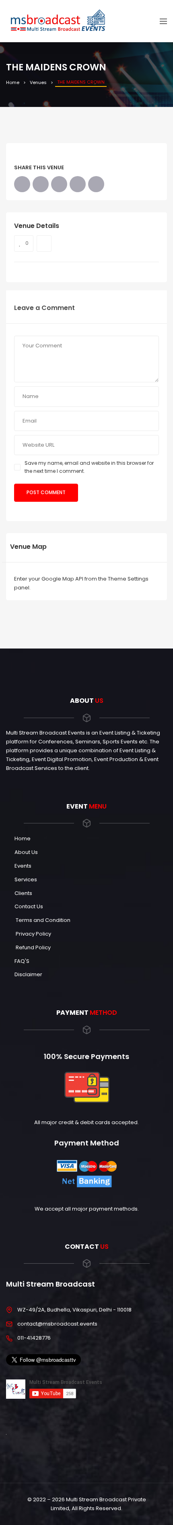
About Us (26, 852)
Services (25, 879)
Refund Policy (32, 947)
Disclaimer (28, 974)
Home (12, 82)
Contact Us (28, 906)
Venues (38, 82)
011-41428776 (34, 1338)
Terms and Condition (42, 920)
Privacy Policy (32, 934)
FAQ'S (21, 961)
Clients (23, 893)
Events (22, 866)
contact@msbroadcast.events (57, 1324)
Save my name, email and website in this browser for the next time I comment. (89, 467)
